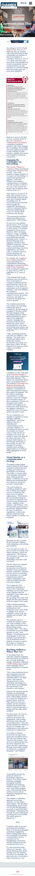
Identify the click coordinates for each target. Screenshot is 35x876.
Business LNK (22, 171)
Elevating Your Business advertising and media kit (17, 385)
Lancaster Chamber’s (18, 374)
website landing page (14, 664)
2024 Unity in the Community (17, 266)
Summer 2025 (23, 3)
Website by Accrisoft (17, 874)
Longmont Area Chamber (16, 259)
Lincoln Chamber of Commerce (15, 168)
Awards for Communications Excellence (17, 141)
